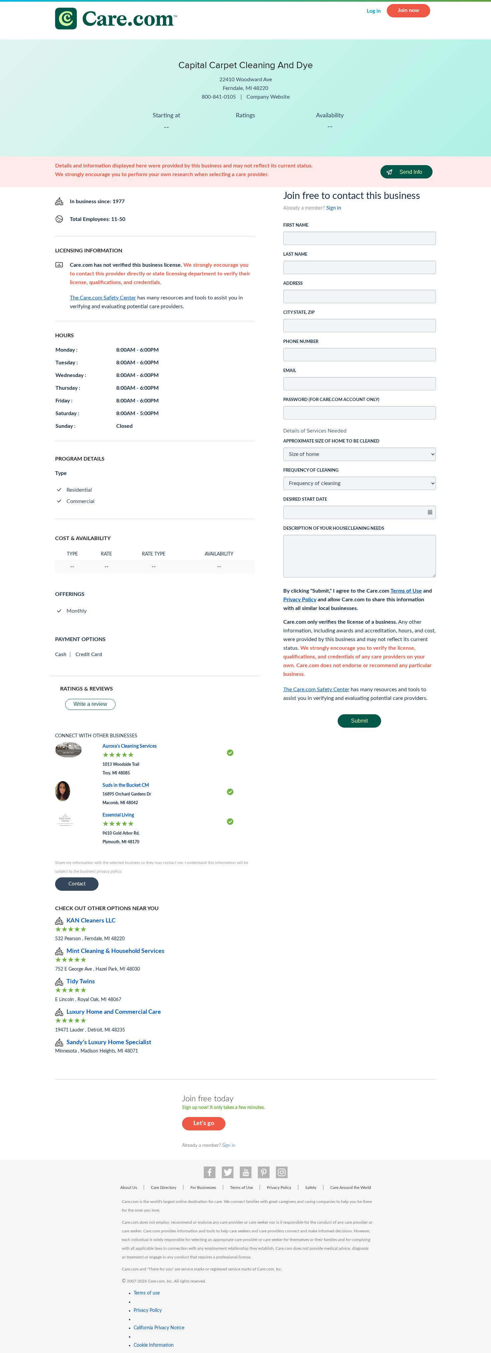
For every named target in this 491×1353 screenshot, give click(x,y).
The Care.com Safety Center (316, 689)
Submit (359, 721)
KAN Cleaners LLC (91, 921)
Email (289, 371)
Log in (374, 11)
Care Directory (163, 1188)
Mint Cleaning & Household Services (115, 951)
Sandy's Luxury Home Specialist (108, 1042)
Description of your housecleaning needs (333, 528)
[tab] (359, 430)
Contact (77, 883)
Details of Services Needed (314, 431)
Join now (408, 10)
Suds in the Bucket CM (126, 785)
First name (295, 225)
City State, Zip (299, 313)
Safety (310, 1188)
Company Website (268, 97)
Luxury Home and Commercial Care (113, 1012)
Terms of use (147, 1293)
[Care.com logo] (118, 19)
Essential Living (118, 815)
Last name (295, 254)
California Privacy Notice (159, 1328)
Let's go (203, 1123)
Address (293, 283)
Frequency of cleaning (310, 470)
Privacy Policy (299, 599)
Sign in (333, 208)
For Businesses (203, 1188)
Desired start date (305, 499)
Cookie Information (154, 1345)
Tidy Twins (80, 982)
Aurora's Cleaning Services (130, 746)
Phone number (300, 342)
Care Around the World (350, 1188)
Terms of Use (406, 591)
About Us (128, 1188)
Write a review (90, 704)
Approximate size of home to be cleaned (331, 441)
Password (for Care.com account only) (331, 400)
